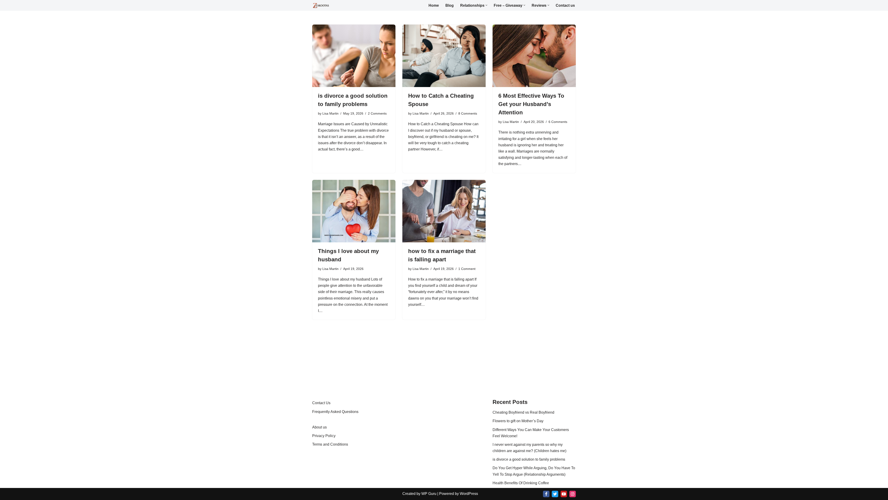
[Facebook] (546, 494)
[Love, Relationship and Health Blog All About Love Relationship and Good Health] (321, 5)
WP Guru (428, 494)
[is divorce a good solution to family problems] (353, 56)
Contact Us (321, 403)
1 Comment (466, 269)
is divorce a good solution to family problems (529, 459)
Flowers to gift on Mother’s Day (518, 421)
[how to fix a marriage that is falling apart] (444, 211)
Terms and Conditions (330, 444)
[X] (555, 494)
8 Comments (467, 113)
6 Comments (558, 122)
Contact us (565, 5)
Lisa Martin (330, 113)
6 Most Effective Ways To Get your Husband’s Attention (531, 104)
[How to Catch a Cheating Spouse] (444, 56)
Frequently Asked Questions (335, 412)
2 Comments (377, 113)
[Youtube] (564, 494)
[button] (486, 5)
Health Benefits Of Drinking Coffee (521, 483)
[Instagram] (572, 494)
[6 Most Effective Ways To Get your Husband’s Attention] (534, 56)
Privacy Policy (324, 436)
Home (434, 5)
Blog (449, 5)
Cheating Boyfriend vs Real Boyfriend (523, 412)
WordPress (469, 494)
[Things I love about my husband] (353, 211)
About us (319, 427)
